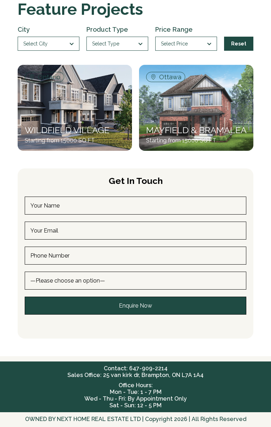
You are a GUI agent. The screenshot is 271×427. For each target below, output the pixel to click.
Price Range (174, 29)
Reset (238, 44)
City (24, 29)
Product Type (107, 29)
